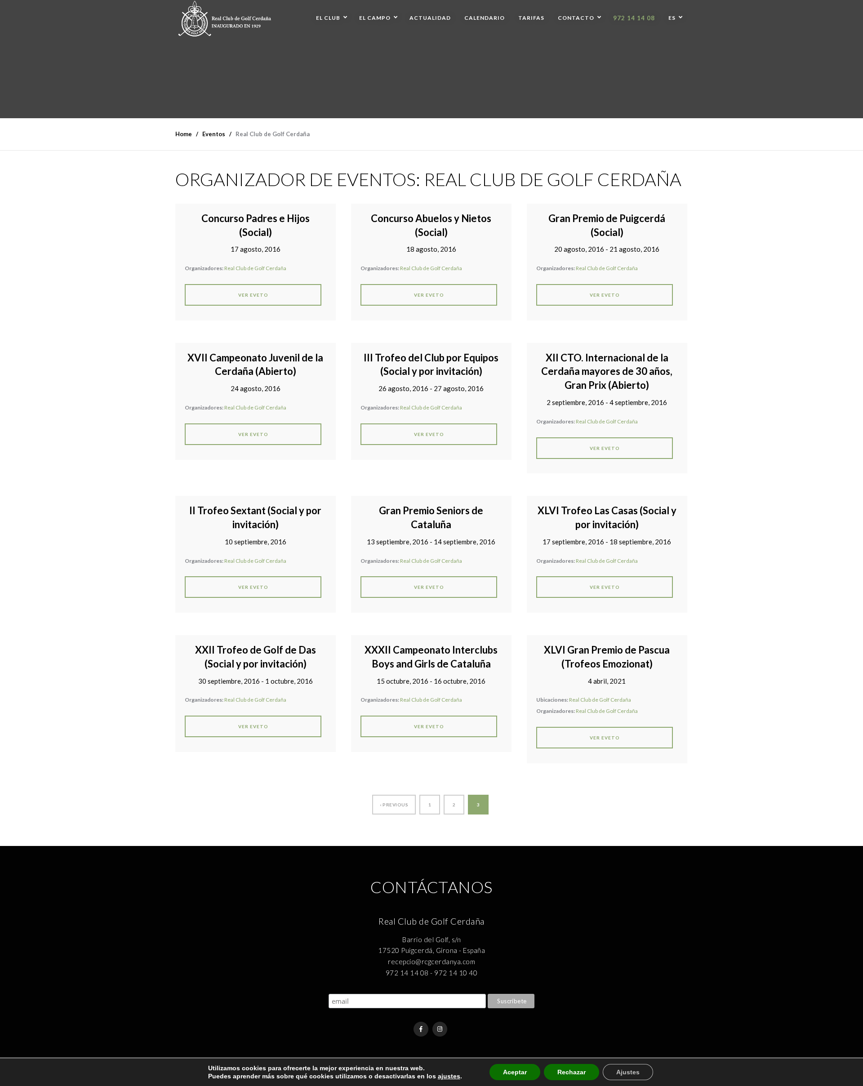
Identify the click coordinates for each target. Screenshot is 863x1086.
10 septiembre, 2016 (255, 542)
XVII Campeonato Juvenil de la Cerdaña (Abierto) (255, 365)
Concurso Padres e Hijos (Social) (255, 225)
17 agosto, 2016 (255, 249)
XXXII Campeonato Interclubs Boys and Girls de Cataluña (431, 657)
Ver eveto (253, 295)
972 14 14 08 (634, 18)
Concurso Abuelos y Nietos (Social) (431, 225)
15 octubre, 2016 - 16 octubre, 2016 (431, 681)
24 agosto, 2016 (255, 388)
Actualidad (430, 17)
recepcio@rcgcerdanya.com (431, 961)
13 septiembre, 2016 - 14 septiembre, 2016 (431, 542)
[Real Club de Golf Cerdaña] (224, 18)
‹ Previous (394, 804)
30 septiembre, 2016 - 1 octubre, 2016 (255, 681)
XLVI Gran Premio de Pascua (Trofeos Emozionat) (607, 657)
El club (328, 17)
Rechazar (571, 1072)
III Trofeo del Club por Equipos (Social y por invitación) (431, 365)
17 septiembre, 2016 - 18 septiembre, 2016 (607, 542)
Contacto (576, 17)
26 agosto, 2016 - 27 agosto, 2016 (431, 388)
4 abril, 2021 (607, 681)
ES (672, 17)
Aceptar (515, 1072)
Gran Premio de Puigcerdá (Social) (606, 225)
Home (183, 134)
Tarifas (531, 17)
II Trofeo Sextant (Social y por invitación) (255, 517)
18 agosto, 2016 (431, 249)
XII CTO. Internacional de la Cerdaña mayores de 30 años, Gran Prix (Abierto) (606, 372)
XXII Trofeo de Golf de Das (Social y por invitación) (255, 657)
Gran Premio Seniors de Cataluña (431, 517)
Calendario (484, 17)
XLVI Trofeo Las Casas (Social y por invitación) (607, 517)
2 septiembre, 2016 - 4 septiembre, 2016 (607, 402)
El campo (375, 17)
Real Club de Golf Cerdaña (255, 268)
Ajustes (628, 1072)
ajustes (449, 1076)
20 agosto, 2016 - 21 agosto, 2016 (606, 249)
